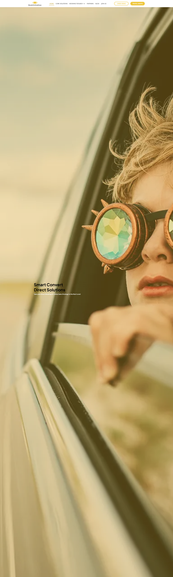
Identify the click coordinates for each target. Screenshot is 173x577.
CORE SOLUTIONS (61, 4)
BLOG (97, 4)
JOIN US (103, 4)
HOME (52, 4)
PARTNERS (90, 4)
